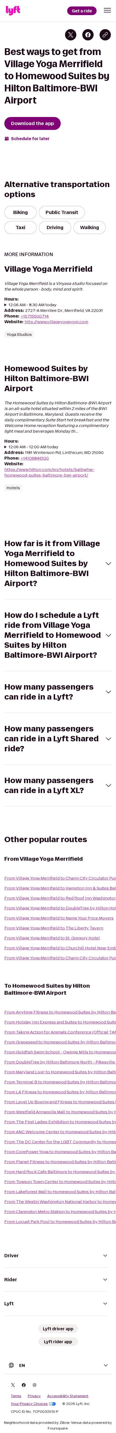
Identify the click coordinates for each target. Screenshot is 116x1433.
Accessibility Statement (67, 1396)
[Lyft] (13, 10)
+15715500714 (35, 316)
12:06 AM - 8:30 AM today (33, 305)
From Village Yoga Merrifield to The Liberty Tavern (53, 928)
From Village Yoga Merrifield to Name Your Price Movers (59, 918)
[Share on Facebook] (87, 34)
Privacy (34, 1396)
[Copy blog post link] (105, 34)
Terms (16, 1396)
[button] (107, 10)
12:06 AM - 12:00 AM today (34, 447)
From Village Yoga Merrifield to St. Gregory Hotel (52, 938)
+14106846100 (35, 458)
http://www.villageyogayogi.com (56, 322)
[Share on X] (70, 34)
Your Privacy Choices (29, 1403)
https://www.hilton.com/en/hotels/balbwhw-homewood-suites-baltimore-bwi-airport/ (49, 472)
